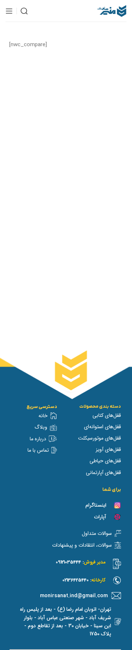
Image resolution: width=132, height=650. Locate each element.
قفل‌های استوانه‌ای (102, 427)
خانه (43, 416)
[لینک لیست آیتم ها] (69, 596)
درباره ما (38, 439)
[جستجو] (24, 11)
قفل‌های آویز (108, 449)
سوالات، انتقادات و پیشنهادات (82, 545)
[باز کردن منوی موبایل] (9, 11)
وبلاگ (40, 427)
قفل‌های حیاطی (105, 461)
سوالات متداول (97, 533)
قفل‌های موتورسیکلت (99, 438)
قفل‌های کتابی (106, 415)
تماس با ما (38, 450)
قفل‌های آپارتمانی (103, 473)
